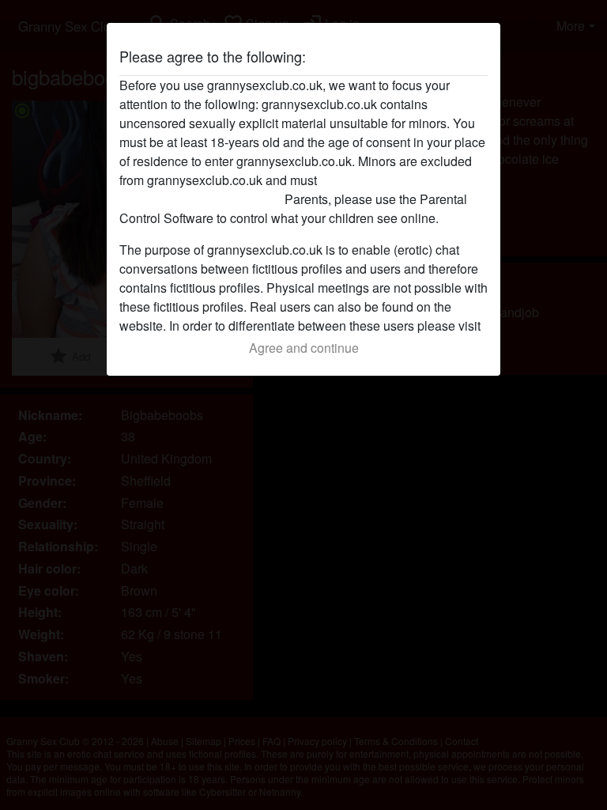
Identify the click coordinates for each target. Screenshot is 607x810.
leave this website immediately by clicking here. (269, 189)
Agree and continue (304, 348)
